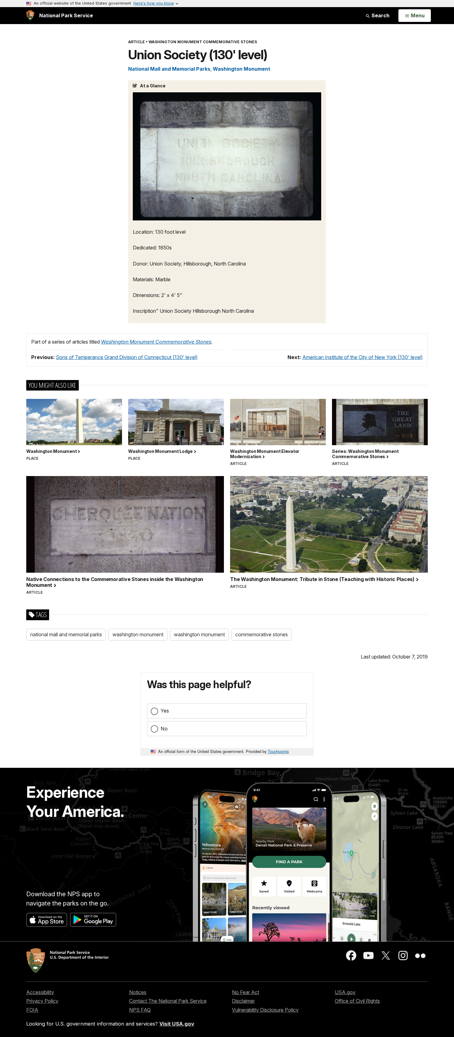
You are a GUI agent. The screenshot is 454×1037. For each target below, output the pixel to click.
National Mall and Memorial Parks (169, 69)
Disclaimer (243, 1001)
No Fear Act (245, 992)
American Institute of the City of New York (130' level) (362, 357)
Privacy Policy (42, 1001)
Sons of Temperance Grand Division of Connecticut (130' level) (127, 357)
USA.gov (345, 992)
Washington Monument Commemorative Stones (156, 342)
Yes (165, 711)
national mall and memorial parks (66, 634)
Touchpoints (278, 751)
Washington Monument (241, 69)
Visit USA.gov (176, 1024)
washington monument (137, 634)
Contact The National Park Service (168, 1001)
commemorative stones (261, 634)
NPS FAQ (140, 1010)
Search (379, 15)
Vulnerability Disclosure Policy (265, 1010)
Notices (137, 992)
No (164, 728)
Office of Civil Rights (357, 1001)
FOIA (32, 1010)
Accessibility (40, 992)
